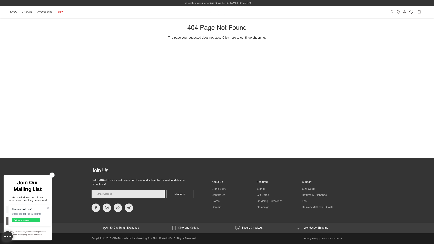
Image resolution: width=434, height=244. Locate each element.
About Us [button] (217, 182)
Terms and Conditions (331, 239)
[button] (14, 12)
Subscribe (179, 194)
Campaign (263, 207)
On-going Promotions (269, 201)
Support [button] (306, 182)
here (233, 37)
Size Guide (308, 189)
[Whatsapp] (118, 208)
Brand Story (219, 189)
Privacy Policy (311, 239)
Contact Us (218, 195)
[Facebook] (96, 208)
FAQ (304, 201)
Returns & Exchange (314, 195)
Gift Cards (263, 195)
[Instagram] (107, 208)
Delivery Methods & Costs (317, 207)
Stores (216, 201)
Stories (261, 189)
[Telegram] (129, 208)
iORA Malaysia (120, 238)
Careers (216, 207)
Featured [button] (262, 182)
